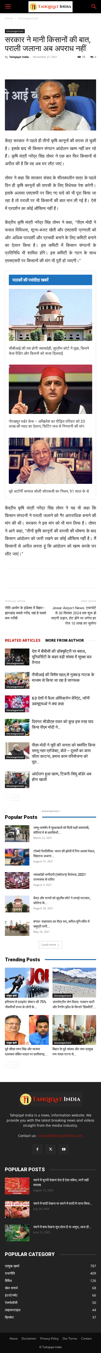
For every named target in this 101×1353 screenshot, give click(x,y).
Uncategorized (28, 18)
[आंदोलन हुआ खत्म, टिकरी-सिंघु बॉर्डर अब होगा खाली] (17, 779)
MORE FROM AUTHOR (64, 640)
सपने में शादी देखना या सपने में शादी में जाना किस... (62, 1203)
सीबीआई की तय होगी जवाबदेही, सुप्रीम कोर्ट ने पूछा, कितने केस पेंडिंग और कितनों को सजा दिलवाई (49, 351)
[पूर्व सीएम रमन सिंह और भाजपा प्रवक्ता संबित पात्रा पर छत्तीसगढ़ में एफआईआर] (27, 1030)
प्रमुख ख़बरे (11, 995)
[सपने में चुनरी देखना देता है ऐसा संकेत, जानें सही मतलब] (17, 1186)
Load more (48, 944)
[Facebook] (25, 68)
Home (9, 18)
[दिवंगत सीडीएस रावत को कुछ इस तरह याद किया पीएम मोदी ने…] (17, 727)
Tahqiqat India (19, 57)
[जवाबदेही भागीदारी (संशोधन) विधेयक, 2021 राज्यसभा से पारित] (17, 880)
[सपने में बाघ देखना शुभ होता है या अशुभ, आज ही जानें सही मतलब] (17, 1232)
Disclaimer (29, 1338)
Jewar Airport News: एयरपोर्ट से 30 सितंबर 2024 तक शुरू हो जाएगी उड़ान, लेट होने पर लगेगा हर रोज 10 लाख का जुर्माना (73, 616)
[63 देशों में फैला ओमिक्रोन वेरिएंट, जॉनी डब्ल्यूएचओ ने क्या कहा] (17, 703)
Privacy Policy (49, 1338)
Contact (86, 1338)
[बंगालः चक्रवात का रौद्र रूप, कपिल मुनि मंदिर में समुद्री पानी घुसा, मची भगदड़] (17, 927)
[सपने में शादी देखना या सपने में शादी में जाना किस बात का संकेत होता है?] (17, 1209)
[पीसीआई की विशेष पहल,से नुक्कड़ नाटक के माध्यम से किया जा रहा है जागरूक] (17, 680)
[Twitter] (36, 68)
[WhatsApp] (48, 68)
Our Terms (70, 1338)
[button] (8, 6)
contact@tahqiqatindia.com (60, 1135)
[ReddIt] (82, 68)
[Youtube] (64, 1149)
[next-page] (16, 798)
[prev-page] (8, 798)
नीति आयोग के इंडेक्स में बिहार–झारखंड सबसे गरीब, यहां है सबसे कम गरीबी (25, 613)
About (14, 1338)
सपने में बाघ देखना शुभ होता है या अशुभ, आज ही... (62, 1227)
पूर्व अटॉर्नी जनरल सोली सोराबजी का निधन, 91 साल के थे (49, 491)
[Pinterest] (70, 68)
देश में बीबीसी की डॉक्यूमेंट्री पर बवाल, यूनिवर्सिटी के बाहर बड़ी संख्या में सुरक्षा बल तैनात (61, 657)
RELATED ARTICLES (22, 640)
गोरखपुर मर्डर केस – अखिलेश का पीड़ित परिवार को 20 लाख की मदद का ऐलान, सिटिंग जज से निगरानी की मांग (47, 424)
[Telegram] (59, 68)
